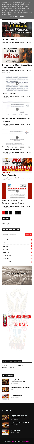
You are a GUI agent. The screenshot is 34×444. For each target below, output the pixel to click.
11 (16, 213)
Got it (22, 17)
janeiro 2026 (17, 259)
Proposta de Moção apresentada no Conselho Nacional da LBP (16, 148)
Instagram (20, 365)
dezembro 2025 (17, 262)
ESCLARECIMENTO (9, 39)
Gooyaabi (26, 441)
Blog (13, 441)
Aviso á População (9, 175)
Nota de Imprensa (9, 93)
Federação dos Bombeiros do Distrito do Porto (16, 42)
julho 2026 (17, 240)
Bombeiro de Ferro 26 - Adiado (20, 387)
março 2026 (17, 252)
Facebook (4, 365)
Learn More (14, 17)
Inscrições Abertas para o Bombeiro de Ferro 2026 (19, 381)
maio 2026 (17, 246)
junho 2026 (17, 243)
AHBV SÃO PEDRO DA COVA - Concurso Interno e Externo (13, 202)
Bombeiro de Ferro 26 (8, 368)
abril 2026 (17, 249)
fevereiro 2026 (17, 255)
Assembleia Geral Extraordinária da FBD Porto (16, 120)
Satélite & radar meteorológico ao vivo (8, 224)
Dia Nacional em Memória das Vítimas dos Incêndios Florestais (17, 66)
